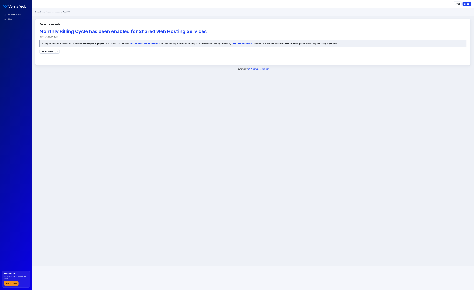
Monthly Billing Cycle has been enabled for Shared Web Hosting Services (123, 31)
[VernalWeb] (16, 6)
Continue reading (49, 51)
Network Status (14, 14)
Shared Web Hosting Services (145, 44)
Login (466, 4)
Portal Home (40, 12)
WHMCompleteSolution (258, 69)
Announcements (54, 12)
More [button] (10, 19)
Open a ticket (11, 283)
